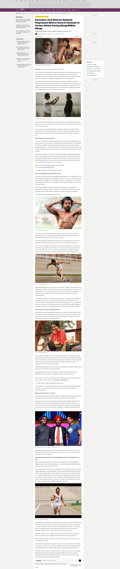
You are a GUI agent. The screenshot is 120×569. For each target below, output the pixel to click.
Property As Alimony (96, 68)
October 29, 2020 (56, 170)
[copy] (81, 36)
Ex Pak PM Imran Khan (91, 73)
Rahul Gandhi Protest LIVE (92, 75)
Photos (64, 10)
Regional (43, 10)
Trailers (53, 10)
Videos (68, 10)
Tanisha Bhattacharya (42, 33)
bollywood (42, 564)
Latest (32, 10)
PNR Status (94, 64)
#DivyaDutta (38, 372)
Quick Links (89, 62)
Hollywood (48, 10)
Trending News (19, 39)
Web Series (74, 10)
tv (52, 564)
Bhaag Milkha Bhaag (74, 564)
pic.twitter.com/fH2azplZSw (60, 380)
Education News (90, 66)
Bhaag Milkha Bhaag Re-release (74, 565)
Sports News (89, 68)
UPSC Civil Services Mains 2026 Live (94, 70)
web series (55, 564)
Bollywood (37, 10)
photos (59, 564)
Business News (97, 66)
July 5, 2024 (60, 383)
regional (46, 564)
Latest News (89, 64)
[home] (22, 9)
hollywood (50, 564)
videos (62, 564)
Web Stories (59, 10)
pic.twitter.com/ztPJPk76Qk (47, 167)
